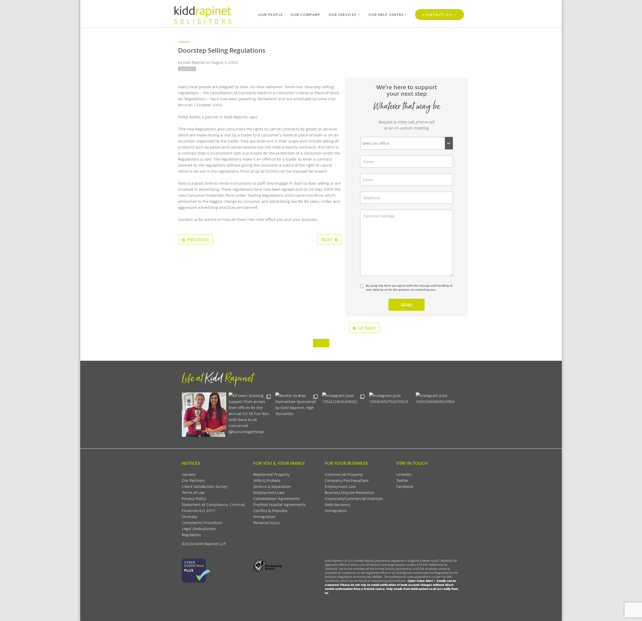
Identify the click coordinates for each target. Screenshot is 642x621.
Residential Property (271, 474)
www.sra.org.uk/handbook (388, 581)
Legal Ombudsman (199, 528)
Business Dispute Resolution (350, 492)
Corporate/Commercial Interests (354, 498)
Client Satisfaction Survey (204, 486)
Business (187, 69)
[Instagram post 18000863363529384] (438, 414)
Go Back (366, 328)
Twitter (402, 480)
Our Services (343, 14)
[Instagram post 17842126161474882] (344, 414)
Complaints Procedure (202, 522)
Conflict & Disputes (270, 510)
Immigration (264, 516)
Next (327, 239)
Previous (197, 239)
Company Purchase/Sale (346, 480)
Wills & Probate (266, 480)
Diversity (189, 516)
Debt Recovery (337, 504)
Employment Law (268, 492)
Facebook (404, 486)
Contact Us (437, 14)
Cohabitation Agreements (276, 498)
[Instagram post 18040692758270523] (391, 414)
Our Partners (193, 480)
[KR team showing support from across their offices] (251, 414)
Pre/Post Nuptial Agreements (279, 504)
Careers (188, 474)
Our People (270, 14)
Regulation (191, 534)
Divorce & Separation (272, 486)
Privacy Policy (194, 498)
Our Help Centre (386, 14)
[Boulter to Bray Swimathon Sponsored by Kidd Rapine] (297, 414)
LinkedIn (404, 474)
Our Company (305, 14)
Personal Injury (266, 522)
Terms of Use (193, 492)
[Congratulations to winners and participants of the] (204, 414)
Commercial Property (344, 474)
